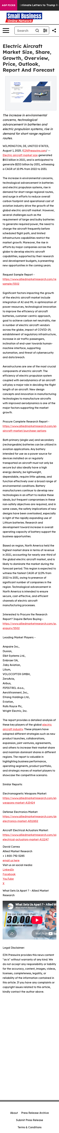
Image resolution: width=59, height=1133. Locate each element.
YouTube (8, 878)
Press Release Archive (35, 1112)
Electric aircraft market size (20, 155)
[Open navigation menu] (6, 30)
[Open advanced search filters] (45, 30)
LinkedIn (8, 869)
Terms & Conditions (29, 1127)
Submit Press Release (29, 1120)
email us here (11, 860)
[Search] (37, 30)
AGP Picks (8, 5)
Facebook (9, 874)
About (14, 1112)
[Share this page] (54, 30)
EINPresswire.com (34, 150)
